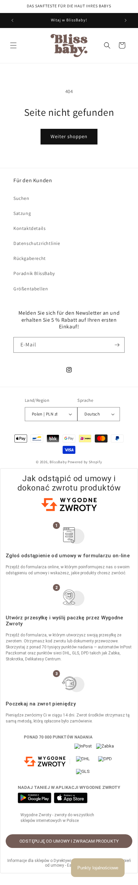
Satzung (22, 213)
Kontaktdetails (29, 228)
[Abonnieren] (117, 345)
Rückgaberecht (29, 258)
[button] (13, 45)
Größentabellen (30, 289)
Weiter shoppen (69, 136)
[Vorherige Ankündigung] (12, 20)
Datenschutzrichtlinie (36, 243)
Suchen (21, 198)
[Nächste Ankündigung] (125, 20)
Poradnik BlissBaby (34, 273)
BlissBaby (58, 462)
